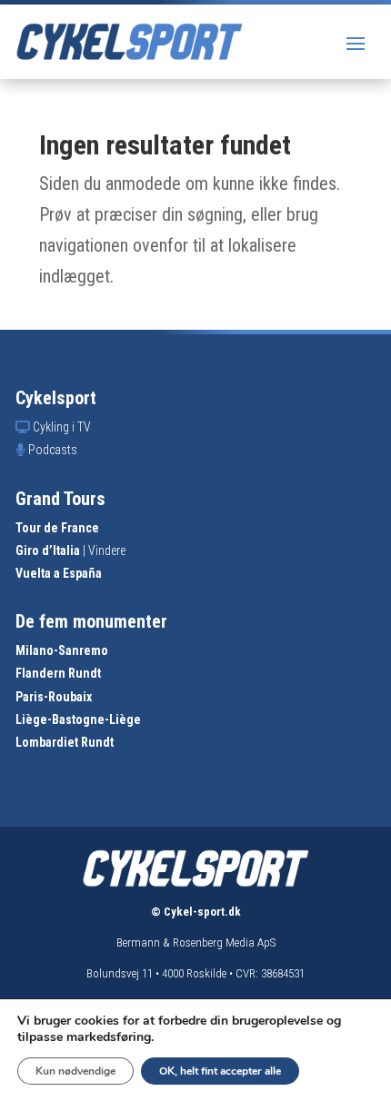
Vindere (106, 550)
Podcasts (52, 449)
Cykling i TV (62, 427)
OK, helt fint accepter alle (220, 1071)
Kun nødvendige (75, 1071)
